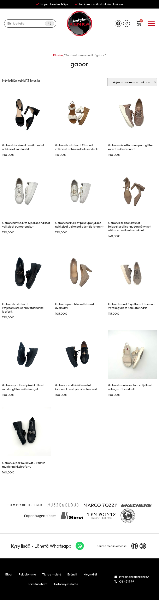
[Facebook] (118, 23)
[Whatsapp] (80, 546)
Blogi (8, 574)
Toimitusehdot (37, 584)
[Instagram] (126, 23)
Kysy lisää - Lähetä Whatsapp (41, 546)
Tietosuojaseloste (66, 584)
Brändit (72, 574)
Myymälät (90, 574)
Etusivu (58, 55)
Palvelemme (27, 574)
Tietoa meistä (51, 574)
